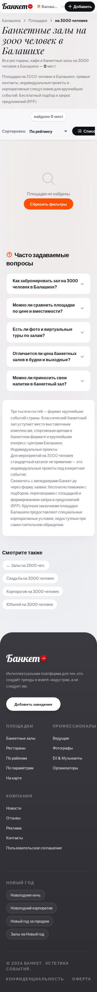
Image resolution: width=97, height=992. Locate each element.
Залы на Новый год (27, 933)
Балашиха (11, 20)
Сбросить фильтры (48, 203)
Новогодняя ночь (26, 894)
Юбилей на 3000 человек (29, 604)
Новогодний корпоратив (32, 907)
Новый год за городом (30, 920)
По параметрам (19, 767)
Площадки (37, 20)
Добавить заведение (33, 704)
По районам (16, 757)
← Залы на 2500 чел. (25, 565)
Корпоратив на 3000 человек (32, 591)
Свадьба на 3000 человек (30, 578)
